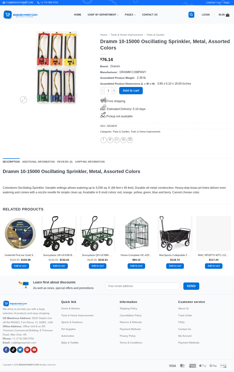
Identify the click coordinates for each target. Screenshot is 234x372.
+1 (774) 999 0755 (23, 338)
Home (77, 14)
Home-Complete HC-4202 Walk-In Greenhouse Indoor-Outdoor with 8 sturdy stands (136, 255)
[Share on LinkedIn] (130, 140)
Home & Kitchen (70, 308)
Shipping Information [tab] (90, 161)
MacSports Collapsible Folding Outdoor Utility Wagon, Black (175, 255)
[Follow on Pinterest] (27, 350)
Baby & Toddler (70, 342)
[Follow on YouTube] (34, 350)
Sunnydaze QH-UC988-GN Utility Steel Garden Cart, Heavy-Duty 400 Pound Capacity (97, 255)
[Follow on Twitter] (20, 350)
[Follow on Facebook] (6, 350)
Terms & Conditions (131, 342)
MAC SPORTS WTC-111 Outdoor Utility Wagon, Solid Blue (213, 255)
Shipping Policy (128, 308)
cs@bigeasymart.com (23, 342)
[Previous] (25, 67)
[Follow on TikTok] (13, 350)
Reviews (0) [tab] (64, 161)
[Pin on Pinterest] (123, 140)
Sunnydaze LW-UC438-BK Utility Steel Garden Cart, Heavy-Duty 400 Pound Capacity (59, 255)
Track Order (185, 315)
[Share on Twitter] (110, 140)
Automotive (67, 335)
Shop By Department (102, 14)
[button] (191, 15)
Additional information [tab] (38, 161)
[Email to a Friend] (117, 140)
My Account (185, 335)
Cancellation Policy (130, 315)
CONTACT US (213, 2)
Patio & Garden (156, 34)
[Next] (88, 67)
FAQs (226, 2)
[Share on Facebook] (104, 140)
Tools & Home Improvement (127, 34)
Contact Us (150, 14)
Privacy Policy (128, 335)
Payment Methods (130, 329)
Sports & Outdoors (72, 322)
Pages (129, 14)
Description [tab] (11, 161)
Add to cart (131, 90)
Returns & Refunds (131, 322)
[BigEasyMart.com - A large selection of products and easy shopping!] (20, 15)
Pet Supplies (68, 329)
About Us (183, 308)
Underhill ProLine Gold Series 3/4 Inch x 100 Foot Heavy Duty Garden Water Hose (20, 255)
